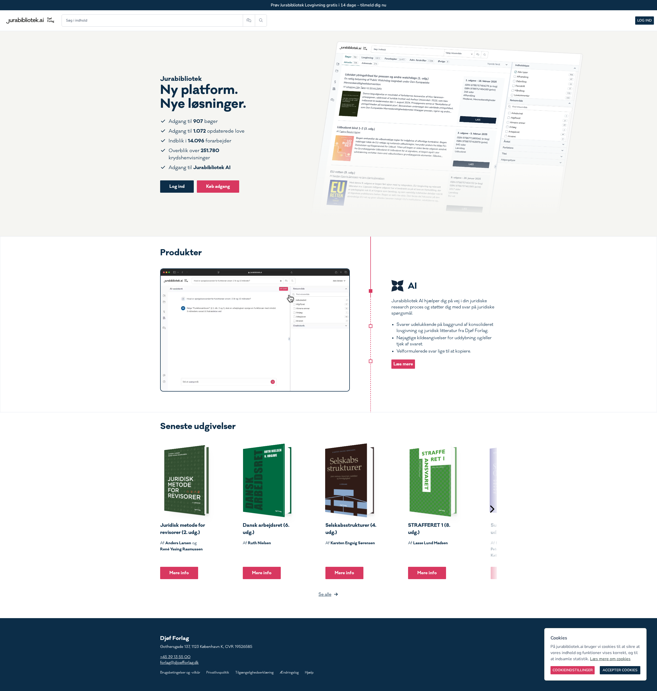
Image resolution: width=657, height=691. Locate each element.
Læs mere (403, 364)
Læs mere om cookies (610, 659)
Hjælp (309, 672)
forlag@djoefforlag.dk (179, 662)
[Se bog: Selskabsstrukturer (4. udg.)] (349, 480)
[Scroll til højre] (492, 509)
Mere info (179, 573)
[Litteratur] (370, 361)
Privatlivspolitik (217, 672)
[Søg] (261, 20)
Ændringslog (289, 672)
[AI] (370, 291)
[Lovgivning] (370, 326)
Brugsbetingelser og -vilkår (180, 672)
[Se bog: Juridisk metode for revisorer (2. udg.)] (184, 480)
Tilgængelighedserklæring (254, 672)
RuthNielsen (259, 543)
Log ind (644, 20)
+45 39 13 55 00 (175, 657)
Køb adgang (218, 186)
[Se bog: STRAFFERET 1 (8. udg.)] (432, 480)
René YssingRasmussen (181, 549)
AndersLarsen (178, 543)
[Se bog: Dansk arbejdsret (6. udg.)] (267, 480)
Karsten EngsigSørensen (353, 543)
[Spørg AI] (249, 20)
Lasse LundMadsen (430, 543)
